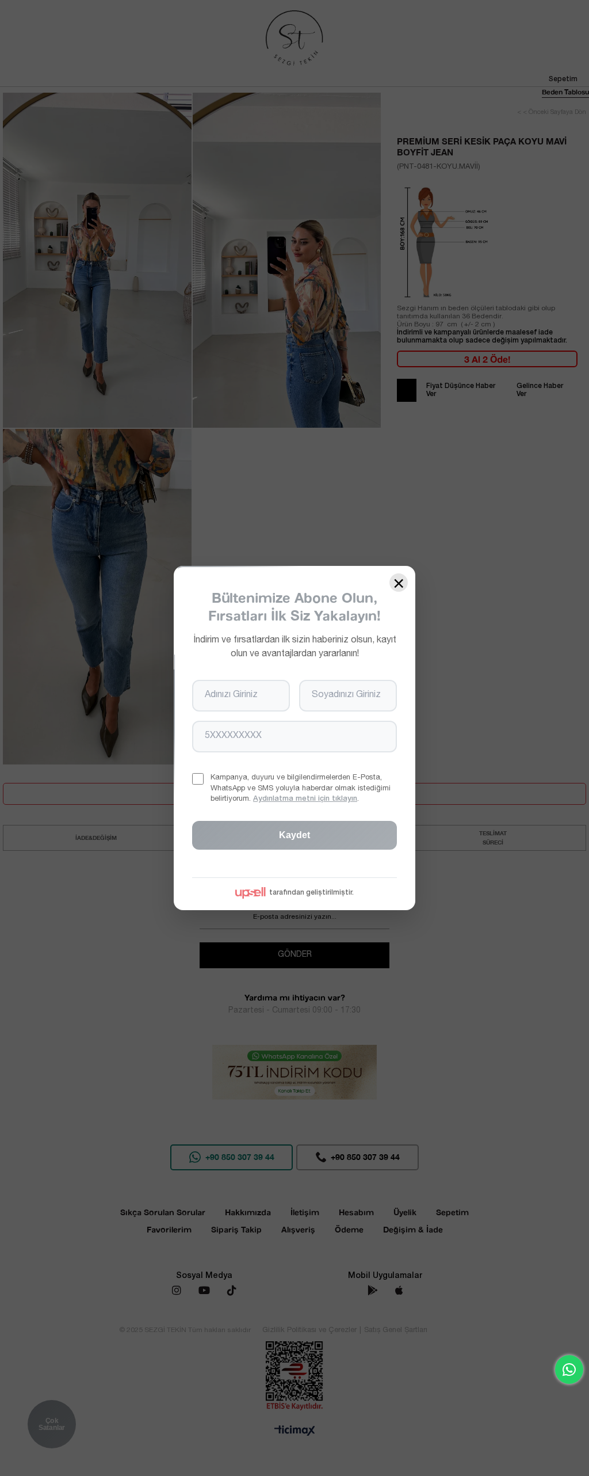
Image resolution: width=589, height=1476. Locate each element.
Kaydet (294, 835)
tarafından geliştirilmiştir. (311, 892)
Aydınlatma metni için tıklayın (305, 799)
